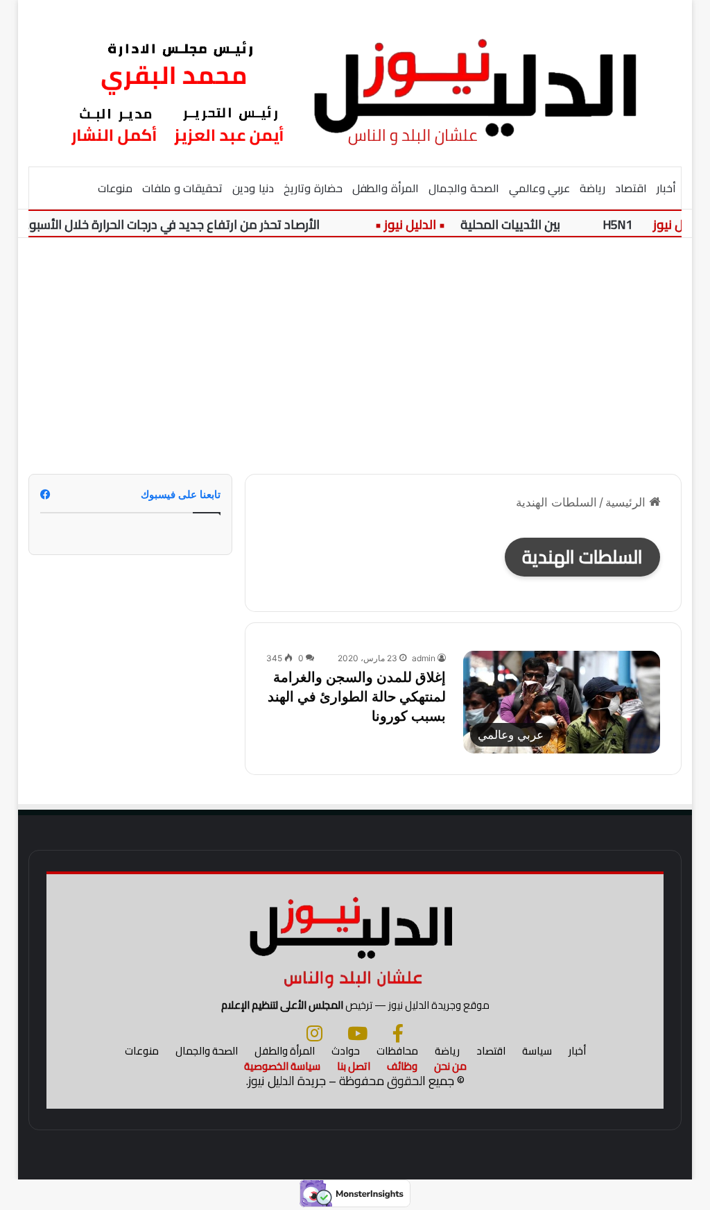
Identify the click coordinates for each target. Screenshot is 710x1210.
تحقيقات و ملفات (182, 188)
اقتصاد (631, 188)
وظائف (402, 1066)
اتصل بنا (353, 1066)
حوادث (345, 1051)
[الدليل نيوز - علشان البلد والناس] (355, 83)
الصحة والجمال (463, 188)
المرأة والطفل (385, 188)
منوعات (115, 188)
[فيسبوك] (398, 1033)
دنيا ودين (253, 188)
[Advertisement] (354, 356)
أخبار (666, 188)
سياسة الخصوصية (282, 1066)
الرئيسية (627, 502)
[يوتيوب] (357, 1033)
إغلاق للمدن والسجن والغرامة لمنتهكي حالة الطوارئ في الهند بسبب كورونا (357, 696)
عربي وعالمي (540, 188)
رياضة (592, 188)
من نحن (450, 1066)
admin (423, 658)
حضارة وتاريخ (313, 188)
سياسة (537, 1051)
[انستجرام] (314, 1033)
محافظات (397, 1051)
